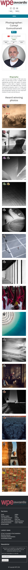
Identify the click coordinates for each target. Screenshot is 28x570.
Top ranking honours (6, 517)
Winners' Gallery (5, 516)
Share (14, 32)
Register (17, 11)
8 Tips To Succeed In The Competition (10, 533)
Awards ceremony (19, 521)
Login (11, 11)
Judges (16, 514)
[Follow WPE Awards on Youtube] (17, 8)
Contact (17, 517)
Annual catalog (5, 524)
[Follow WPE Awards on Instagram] (14, 8)
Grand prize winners (6, 522)
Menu (14, 16)
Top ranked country (6, 519)
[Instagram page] (14, 69)
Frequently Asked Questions (8, 536)
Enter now (17, 519)
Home (2, 514)
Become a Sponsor (6, 535)
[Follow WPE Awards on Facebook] (11, 8)
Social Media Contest (6, 538)
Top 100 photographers (7, 521)
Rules (16, 516)
